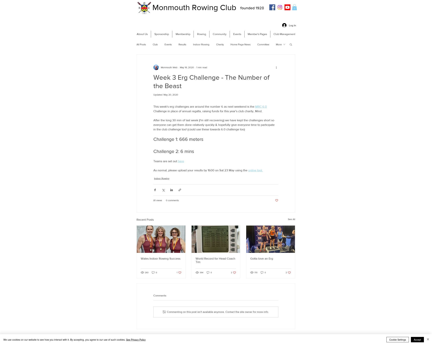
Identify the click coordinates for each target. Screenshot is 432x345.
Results (182, 44)
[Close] (428, 339)
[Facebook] (272, 7)
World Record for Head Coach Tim (215, 260)
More (279, 44)
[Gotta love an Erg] (270, 239)
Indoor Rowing (201, 44)
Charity (220, 44)
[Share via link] (179, 190)
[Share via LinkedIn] (171, 190)
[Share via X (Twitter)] (163, 190)
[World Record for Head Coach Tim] (216, 239)
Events (168, 44)
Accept (417, 339)
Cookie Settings (397, 339)
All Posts (141, 44)
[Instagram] (280, 7)
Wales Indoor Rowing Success (160, 258)
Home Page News (241, 44)
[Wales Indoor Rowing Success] (161, 239)
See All (291, 219)
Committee (263, 44)
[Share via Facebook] (155, 190)
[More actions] (276, 67)
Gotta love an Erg (261, 258)
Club (155, 44)
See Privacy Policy (136, 339)
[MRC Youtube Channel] (287, 7)
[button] (294, 7)
